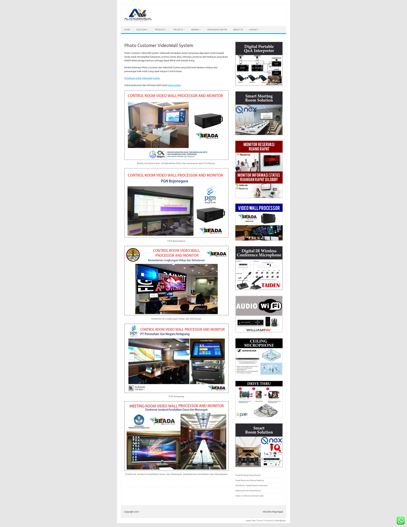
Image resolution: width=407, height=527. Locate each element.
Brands (195, 30)
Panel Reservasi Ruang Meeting (249, 480)
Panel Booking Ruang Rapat (248, 475)
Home (127, 30)
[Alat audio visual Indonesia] (138, 20)
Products (160, 30)
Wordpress (281, 520)
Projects (178, 30)
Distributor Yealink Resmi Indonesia (251, 485)
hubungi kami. (174, 85)
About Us (238, 30)
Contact (253, 30)
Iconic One (250, 520)
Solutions (141, 30)
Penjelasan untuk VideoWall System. (142, 78)
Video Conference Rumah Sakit (249, 496)
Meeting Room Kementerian (248, 490)
